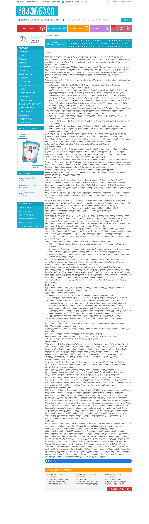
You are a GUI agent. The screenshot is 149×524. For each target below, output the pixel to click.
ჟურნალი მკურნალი (51, 20)
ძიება (126, 20)
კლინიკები (24, 20)
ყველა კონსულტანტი (33, 226)
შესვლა (115, 2)
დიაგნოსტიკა (24, 122)
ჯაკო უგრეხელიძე (26, 222)
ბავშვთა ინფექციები (27, 186)
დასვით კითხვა (117, 489)
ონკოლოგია (24, 96)
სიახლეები (23, 52)
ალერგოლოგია (25, 74)
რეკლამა (45, 2)
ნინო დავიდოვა (25, 207)
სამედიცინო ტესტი (26, 119)
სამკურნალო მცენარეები (86, 475)
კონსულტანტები (25, 204)
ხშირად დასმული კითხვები (76, 2)
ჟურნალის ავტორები (27, 128)
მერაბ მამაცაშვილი (26, 215)
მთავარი (20, 2)
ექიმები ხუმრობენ (26, 108)
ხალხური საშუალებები (56, 475)
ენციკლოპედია (52, 35)
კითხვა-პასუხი (25, 173)
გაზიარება (53, 461)
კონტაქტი (56, 2)
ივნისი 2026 (37, 167)
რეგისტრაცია (126, 2)
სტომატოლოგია (25, 66)
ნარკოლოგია (24, 81)
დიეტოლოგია (24, 78)
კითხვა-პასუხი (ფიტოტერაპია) (59, 470)
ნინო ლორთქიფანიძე (27, 219)
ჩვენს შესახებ (33, 2)
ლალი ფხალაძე (25, 211)
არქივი (21, 167)
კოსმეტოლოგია (25, 100)
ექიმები (36, 20)
